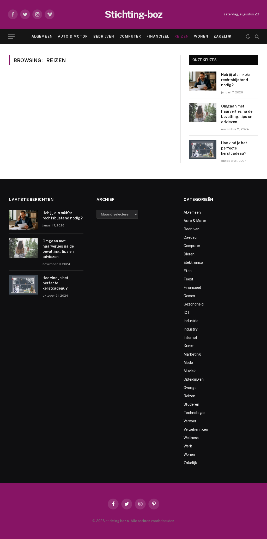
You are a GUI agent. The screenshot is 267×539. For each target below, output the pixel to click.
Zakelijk (222, 36)
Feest (188, 279)
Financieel (158, 36)
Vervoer (190, 421)
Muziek (190, 371)
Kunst (189, 346)
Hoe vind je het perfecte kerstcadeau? (234, 148)
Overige (190, 388)
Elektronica (193, 262)
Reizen (181, 36)
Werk (188, 446)
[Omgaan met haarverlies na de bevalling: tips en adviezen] (202, 112)
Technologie (194, 413)
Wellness (191, 438)
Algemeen (42, 36)
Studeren (191, 404)
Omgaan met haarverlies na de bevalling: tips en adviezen (236, 114)
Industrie (191, 321)
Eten (188, 271)
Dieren (189, 254)
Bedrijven (103, 36)
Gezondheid (194, 304)
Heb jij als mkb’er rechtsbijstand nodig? (236, 80)
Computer (130, 36)
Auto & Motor (73, 36)
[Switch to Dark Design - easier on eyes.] (248, 36)
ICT (187, 312)
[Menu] (11, 37)
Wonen (201, 36)
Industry (190, 329)
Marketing (192, 354)
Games (189, 296)
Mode (188, 363)
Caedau (190, 237)
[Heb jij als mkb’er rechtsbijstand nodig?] (202, 81)
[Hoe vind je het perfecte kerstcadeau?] (202, 149)
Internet (190, 338)
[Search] (256, 37)
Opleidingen (194, 379)
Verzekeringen (196, 429)
